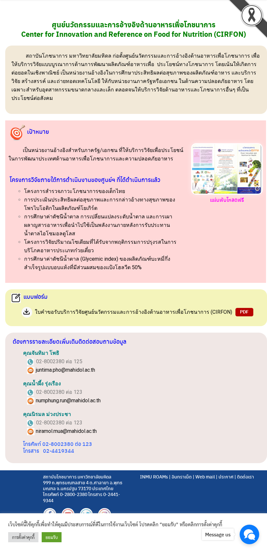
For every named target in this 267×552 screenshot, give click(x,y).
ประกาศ (225, 476)
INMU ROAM (153, 476)
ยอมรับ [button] (52, 537)
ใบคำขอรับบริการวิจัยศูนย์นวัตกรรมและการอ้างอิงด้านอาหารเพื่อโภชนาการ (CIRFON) (133, 312)
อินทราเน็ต (182, 476)
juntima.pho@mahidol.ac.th (65, 370)
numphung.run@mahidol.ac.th (68, 400)
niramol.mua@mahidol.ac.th (66, 431)
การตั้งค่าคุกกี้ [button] (23, 537)
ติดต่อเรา (245, 476)
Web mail (205, 476)
